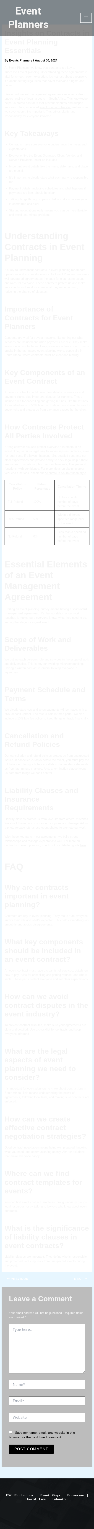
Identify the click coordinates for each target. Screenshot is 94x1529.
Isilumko (60, 1499)
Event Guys (50, 1495)
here (83, 845)
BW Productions (20, 1495)
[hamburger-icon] (86, 18)
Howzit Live (37, 1499)
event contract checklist (55, 107)
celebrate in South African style (65, 473)
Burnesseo (75, 1495)
